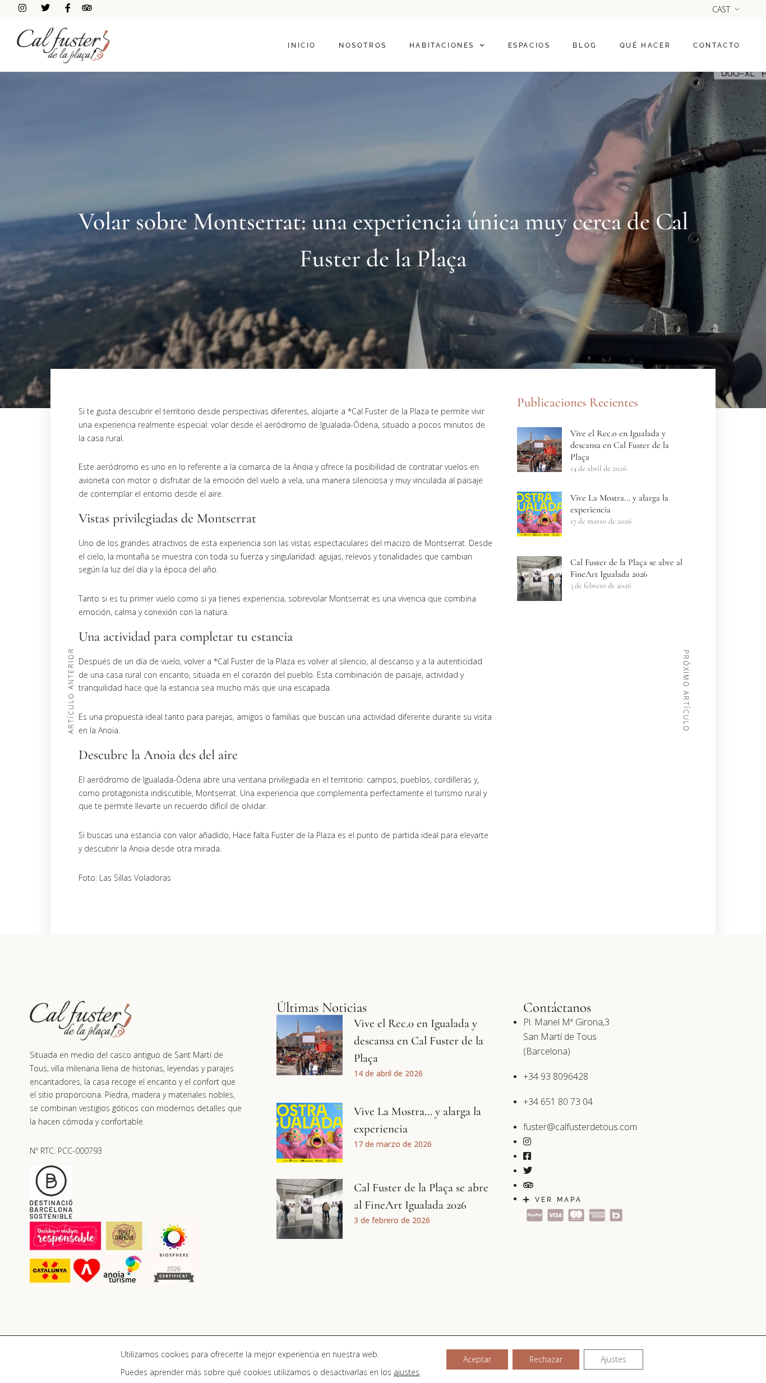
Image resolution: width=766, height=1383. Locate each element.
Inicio (302, 45)
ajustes (406, 1372)
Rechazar (545, 1359)
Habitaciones (441, 45)
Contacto (717, 45)
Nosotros (363, 45)
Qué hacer (645, 45)
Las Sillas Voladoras (135, 877)
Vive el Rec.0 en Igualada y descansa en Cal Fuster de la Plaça (619, 445)
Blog (585, 45)
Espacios (529, 45)
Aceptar (477, 1359)
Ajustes (613, 1359)
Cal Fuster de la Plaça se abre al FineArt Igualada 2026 (626, 568)
